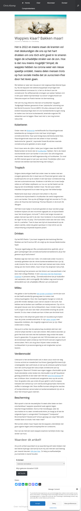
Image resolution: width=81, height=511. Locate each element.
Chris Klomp (35, 41)
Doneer (64, 3)
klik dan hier (35, 451)
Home (27, 3)
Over (38, 3)
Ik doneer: (20, 460)
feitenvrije (31, 130)
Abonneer (51, 3)
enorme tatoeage (54, 376)
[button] (77, 489)
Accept (37, 503)
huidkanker (42, 151)
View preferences (70, 503)
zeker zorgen (51, 319)
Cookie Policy (53, 507)
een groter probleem (45, 293)
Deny (54, 503)
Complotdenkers (28, 8)
